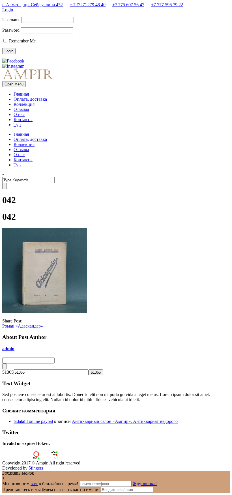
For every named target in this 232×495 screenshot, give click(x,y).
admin (8, 348)
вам (34, 483)
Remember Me (22, 40)
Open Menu (14, 84)
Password (11, 30)
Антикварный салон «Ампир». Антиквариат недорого (125, 421)
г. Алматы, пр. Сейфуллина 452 (32, 4)
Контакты (23, 119)
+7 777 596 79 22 (167, 4)
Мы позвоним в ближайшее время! (40, 483)
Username (11, 19)
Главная (21, 94)
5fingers (36, 468)
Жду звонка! (145, 483)
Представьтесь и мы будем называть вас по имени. (51, 489)
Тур (17, 124)
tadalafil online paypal (33, 421)
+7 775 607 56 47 (128, 4)
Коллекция (24, 104)
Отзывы (21, 109)
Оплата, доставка (30, 99)
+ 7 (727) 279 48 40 (88, 4)
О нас (19, 114)
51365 (8, 372)
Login (7, 9)
